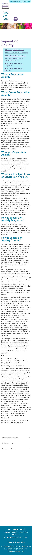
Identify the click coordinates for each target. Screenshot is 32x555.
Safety (18, 471)
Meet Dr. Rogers (19, 529)
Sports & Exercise (21, 477)
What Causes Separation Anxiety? (16, 53)
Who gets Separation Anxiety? (15, 56)
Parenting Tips (20, 468)
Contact (16, 534)
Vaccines (27, 1)
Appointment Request (13, 537)
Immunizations (6, 482)
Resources (24, 532)
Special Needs (20, 474)
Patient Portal (17, 1)
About (8, 529)
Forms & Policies (10, 532)
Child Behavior (6, 471)
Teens (18, 480)
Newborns (5, 485)
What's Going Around (23, 483)
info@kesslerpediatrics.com (16, 551)
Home (26, 537)
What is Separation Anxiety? (14, 50)
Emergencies (6, 474)
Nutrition (4, 488)
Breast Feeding (6, 468)
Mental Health (20, 486)
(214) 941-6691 (5, 16)
